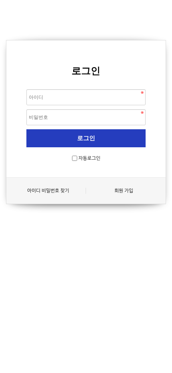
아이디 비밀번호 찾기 (48, 190)
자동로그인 (89, 158)
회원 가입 (123, 190)
